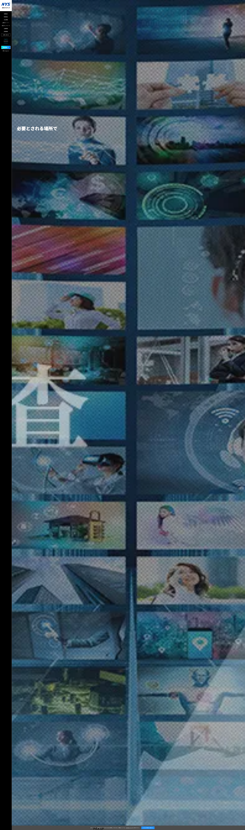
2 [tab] (126, 823)
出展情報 (6, 28)
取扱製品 (6, 16)
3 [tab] (128, 823)
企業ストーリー (5, 22)
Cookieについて (129, 827)
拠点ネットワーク (6, 25)
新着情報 (6, 31)
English (6, 39)
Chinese (6, 43)
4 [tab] (130, 823)
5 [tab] (132, 823)
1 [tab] (124, 823)
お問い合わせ (6, 35)
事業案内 (6, 14)
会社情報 (6, 19)
